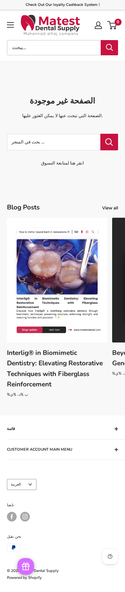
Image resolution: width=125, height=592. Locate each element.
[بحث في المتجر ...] (109, 142)
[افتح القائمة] (10, 25)
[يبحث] (109, 47)
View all (110, 207)
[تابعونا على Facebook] (12, 516)
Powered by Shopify (24, 577)
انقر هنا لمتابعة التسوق (62, 163)
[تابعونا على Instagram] (25, 516)
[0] (112, 25)
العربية (16, 484)
